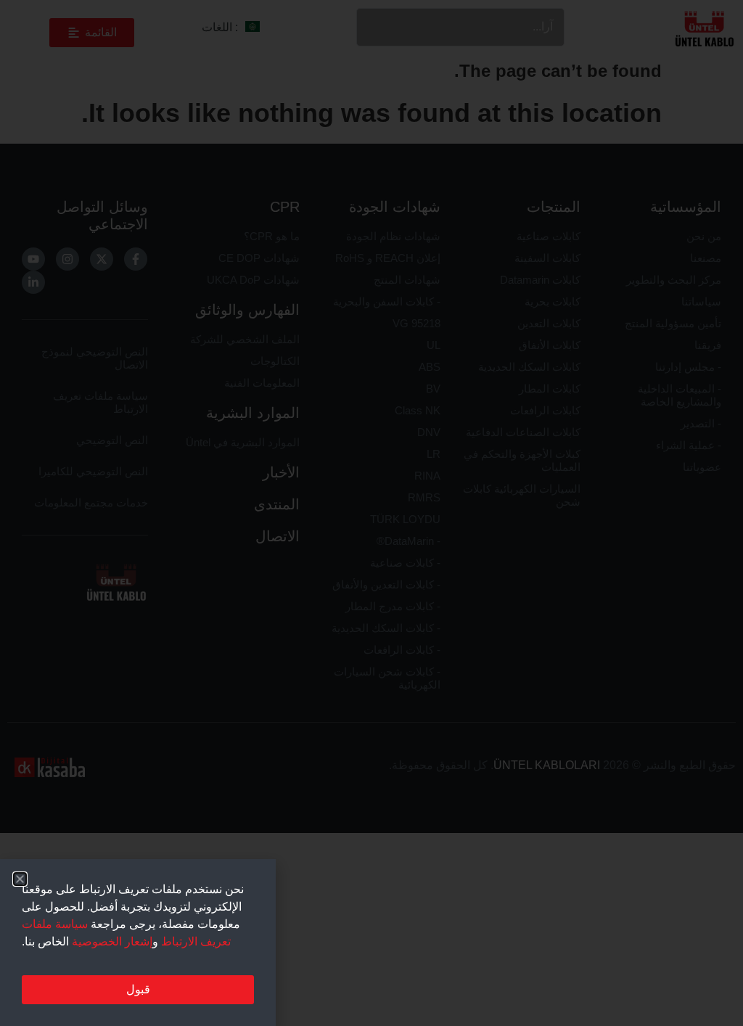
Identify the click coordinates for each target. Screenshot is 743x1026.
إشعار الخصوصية (112, 941)
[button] (20, 879)
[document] (371, 513)
